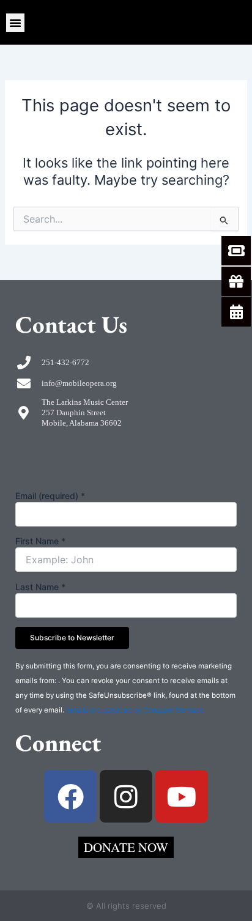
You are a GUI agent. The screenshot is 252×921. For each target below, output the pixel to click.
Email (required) (50, 495)
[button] (15, 22)
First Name (40, 541)
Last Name (40, 587)
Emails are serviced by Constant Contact (134, 710)
